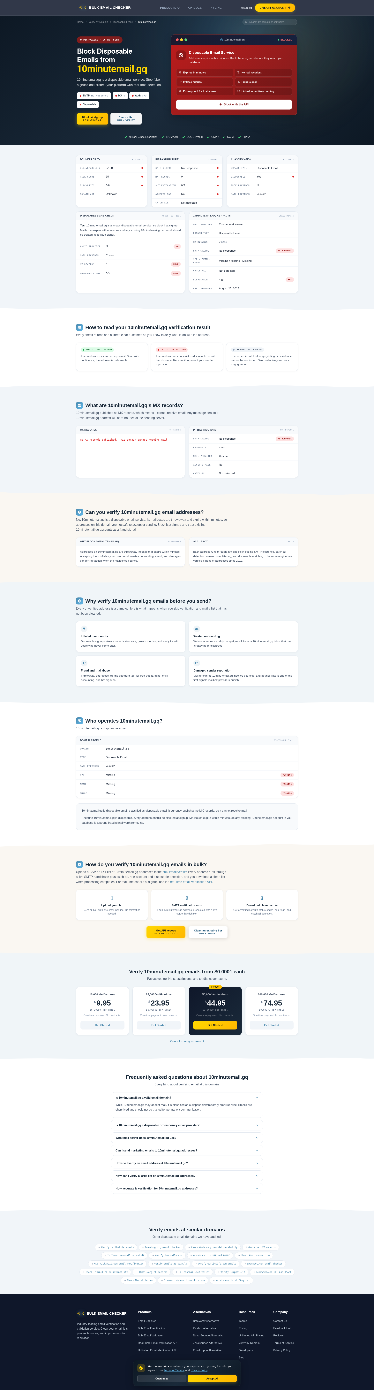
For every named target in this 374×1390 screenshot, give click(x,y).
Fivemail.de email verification (184, 1280)
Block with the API (236, 104)
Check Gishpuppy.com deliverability (214, 1247)
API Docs (195, 7)
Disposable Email (123, 22)
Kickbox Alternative (204, 1328)
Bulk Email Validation (150, 1335)
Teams (243, 1320)
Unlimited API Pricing (251, 1335)
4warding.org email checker (162, 1247)
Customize (161, 1378)
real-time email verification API (191, 882)
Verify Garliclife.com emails (217, 1263)
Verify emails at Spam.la (170, 1263)
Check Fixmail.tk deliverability (107, 1272)
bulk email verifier (174, 872)
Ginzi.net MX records (262, 1247)
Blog (241, 1357)
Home (80, 22)
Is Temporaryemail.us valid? (125, 1255)
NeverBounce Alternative (208, 1335)
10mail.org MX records (153, 1272)
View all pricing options (186, 1041)
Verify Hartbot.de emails (117, 1247)
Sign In (246, 7)
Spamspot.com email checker (264, 1263)
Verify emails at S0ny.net (233, 1280)
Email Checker (147, 1320)
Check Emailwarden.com (255, 1255)
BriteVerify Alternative (206, 1320)
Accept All (212, 1378)
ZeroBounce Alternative (207, 1342)
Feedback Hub (282, 1328)
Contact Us (280, 1320)
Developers (246, 1350)
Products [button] (168, 7)
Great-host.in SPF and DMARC (211, 1255)
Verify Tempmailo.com (168, 1255)
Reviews (278, 1335)
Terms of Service (283, 1342)
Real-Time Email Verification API (157, 1342)
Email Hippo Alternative (207, 1350)
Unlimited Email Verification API (157, 1350)
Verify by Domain (98, 22)
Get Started (102, 1025)
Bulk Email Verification (151, 1328)
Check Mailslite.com (140, 1280)
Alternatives (202, 1312)
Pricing (216, 7)
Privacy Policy (281, 1350)
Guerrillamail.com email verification (118, 1263)
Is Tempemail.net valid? (194, 1272)
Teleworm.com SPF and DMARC (273, 1272)
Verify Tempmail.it (233, 1272)
